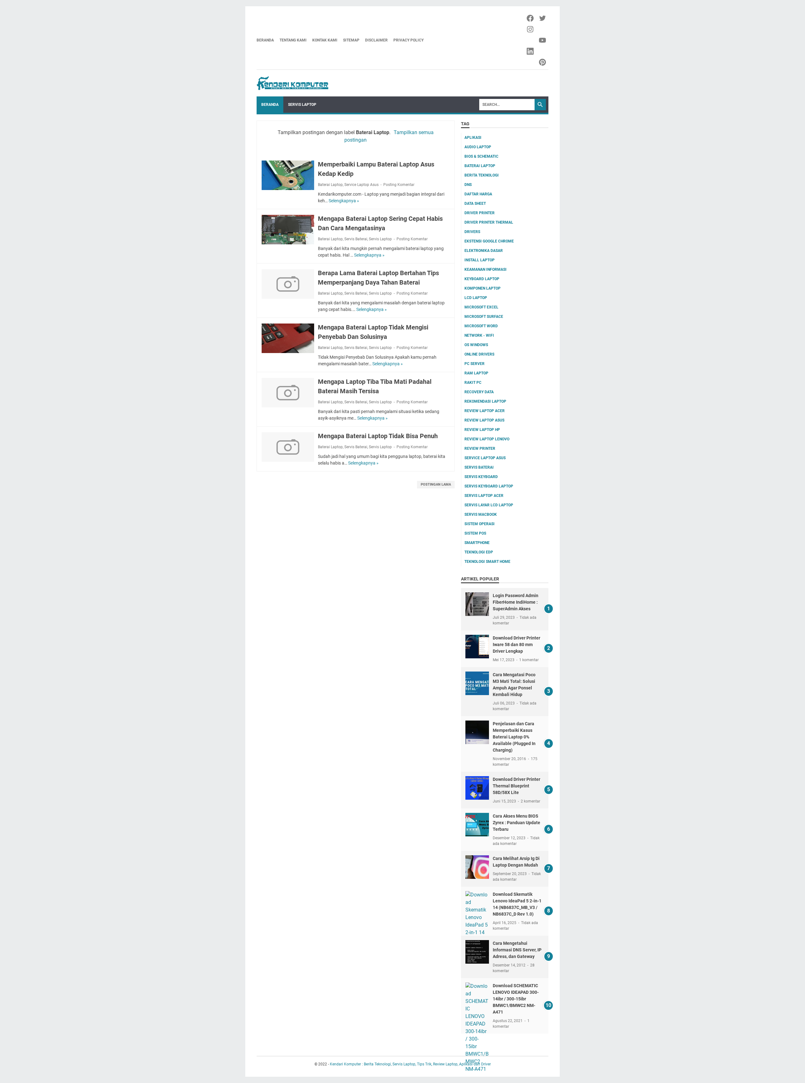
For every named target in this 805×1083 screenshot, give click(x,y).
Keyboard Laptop (481, 279)
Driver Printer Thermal (488, 222)
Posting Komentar (398, 184)
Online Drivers (479, 354)
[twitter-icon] (542, 18)
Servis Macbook (480, 514)
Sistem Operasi (479, 524)
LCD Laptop (475, 298)
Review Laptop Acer (484, 411)
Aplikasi (472, 137)
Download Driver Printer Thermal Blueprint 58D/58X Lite (516, 786)
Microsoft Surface (483, 316)
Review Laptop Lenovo (486, 439)
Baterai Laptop (330, 184)
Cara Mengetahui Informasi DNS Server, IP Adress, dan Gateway (517, 950)
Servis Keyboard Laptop (488, 486)
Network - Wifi (479, 335)
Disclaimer (376, 40)
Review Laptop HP (482, 429)
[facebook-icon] (530, 18)
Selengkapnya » (344, 200)
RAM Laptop (476, 373)
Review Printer (479, 448)
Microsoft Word (481, 326)
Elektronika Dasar (483, 250)
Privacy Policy (408, 40)
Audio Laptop (477, 147)
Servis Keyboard (481, 477)
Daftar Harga (478, 194)
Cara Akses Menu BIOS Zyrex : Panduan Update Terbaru (516, 823)
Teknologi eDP (478, 552)
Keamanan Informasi (485, 269)
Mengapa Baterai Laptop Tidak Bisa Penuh (378, 436)
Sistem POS (475, 533)
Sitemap (351, 40)
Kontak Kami (324, 40)
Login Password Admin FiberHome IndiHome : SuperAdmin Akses (515, 602)
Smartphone (477, 543)
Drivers (472, 232)
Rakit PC (472, 382)
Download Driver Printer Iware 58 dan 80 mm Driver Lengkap (516, 644)
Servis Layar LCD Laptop (488, 505)
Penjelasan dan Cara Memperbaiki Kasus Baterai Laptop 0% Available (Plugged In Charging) (514, 737)
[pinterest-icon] (542, 62)
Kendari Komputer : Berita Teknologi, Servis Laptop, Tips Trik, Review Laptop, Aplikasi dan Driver (410, 1064)
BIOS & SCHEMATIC (481, 156)
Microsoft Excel (481, 307)
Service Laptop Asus (361, 184)
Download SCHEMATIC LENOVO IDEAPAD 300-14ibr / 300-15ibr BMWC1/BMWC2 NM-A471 (516, 999)
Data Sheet (475, 203)
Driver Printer (479, 213)
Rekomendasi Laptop (485, 401)
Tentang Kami (293, 40)
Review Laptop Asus (484, 420)
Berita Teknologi (481, 175)
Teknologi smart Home (487, 561)
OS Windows (476, 345)
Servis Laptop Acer (483, 495)
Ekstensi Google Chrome (489, 241)
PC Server (474, 364)
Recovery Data (479, 392)
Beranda (265, 40)
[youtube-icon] (542, 40)
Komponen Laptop (482, 288)
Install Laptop (479, 260)
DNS (468, 184)
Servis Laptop (302, 104)
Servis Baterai (355, 239)
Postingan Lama (436, 484)
